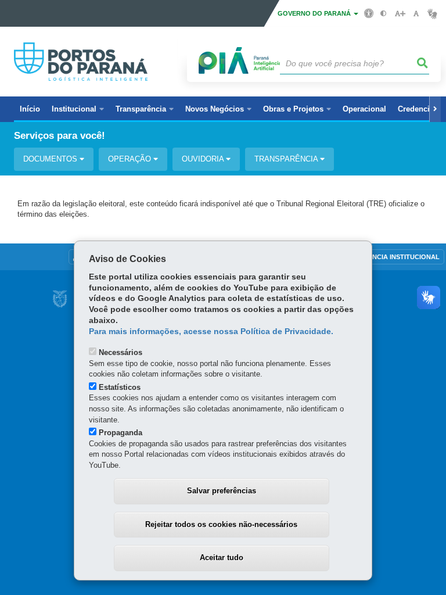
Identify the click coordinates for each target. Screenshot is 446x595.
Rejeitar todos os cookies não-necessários (221, 524)
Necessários (120, 352)
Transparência (287, 159)
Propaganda (120, 432)
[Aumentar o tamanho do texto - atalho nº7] (400, 13)
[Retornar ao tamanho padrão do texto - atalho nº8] (416, 13)
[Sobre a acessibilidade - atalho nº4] (369, 13)
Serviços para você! (59, 135)
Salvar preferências (221, 490)
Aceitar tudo (221, 557)
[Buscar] (422, 63)
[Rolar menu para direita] (435, 109)
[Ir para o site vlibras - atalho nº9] (432, 13)
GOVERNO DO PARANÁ (315, 13)
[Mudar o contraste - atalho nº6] (383, 13)
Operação (130, 159)
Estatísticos (120, 387)
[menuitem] (78, 109)
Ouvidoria (204, 159)
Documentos (51, 159)
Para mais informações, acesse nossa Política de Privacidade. (211, 331)
